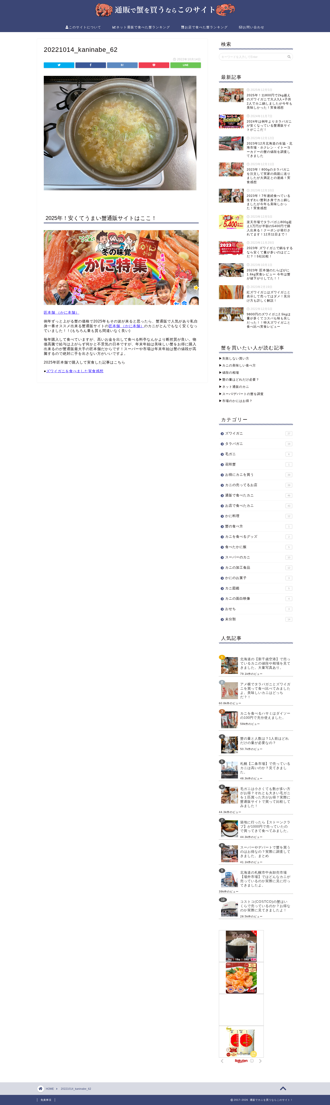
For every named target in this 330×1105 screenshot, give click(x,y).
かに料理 (257, 516)
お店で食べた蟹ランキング (206, 27)
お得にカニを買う (257, 474)
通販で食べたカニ (257, 495)
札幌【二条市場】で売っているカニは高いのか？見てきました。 (265, 768)
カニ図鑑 (257, 588)
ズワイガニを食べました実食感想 (74, 371)
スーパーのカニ (257, 557)
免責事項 (46, 1099)
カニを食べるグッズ (257, 536)
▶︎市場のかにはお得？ (236, 401)
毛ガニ (257, 454)
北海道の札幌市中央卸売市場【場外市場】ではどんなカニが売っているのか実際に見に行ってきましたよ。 (265, 878)
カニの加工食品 (257, 567)
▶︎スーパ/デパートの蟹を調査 (241, 394)
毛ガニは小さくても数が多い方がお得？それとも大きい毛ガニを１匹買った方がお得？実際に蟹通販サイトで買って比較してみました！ (265, 797)
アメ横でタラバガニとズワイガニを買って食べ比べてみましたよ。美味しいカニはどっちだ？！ (265, 690)
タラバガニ (257, 443)
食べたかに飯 (257, 547)
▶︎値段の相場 (229, 372)
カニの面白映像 (257, 598)
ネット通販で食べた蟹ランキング (143, 27)
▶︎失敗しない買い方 (234, 358)
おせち (257, 609)
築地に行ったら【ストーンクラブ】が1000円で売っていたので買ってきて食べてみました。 (265, 826)
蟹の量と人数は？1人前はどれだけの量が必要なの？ (264, 741)
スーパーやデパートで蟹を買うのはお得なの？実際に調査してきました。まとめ (265, 851)
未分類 (257, 619)
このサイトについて (85, 27)
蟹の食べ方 (257, 526)
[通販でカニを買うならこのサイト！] (165, 16)
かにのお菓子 (257, 578)
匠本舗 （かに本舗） (61, 312)
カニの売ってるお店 (257, 485)
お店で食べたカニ (257, 505)
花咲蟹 (257, 464)
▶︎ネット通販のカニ (234, 386)
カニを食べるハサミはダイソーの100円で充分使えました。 (265, 715)
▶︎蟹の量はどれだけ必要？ (239, 379)
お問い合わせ (253, 27)
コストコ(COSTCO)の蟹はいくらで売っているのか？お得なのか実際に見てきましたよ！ (265, 906)
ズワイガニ (257, 433)
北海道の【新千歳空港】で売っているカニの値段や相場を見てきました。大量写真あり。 (265, 663)
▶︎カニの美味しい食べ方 (237, 365)
